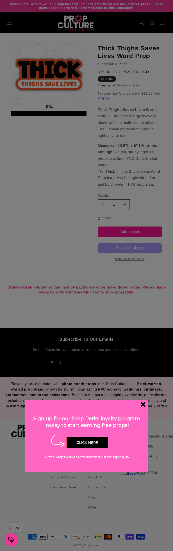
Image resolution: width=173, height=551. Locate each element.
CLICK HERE (87, 442)
